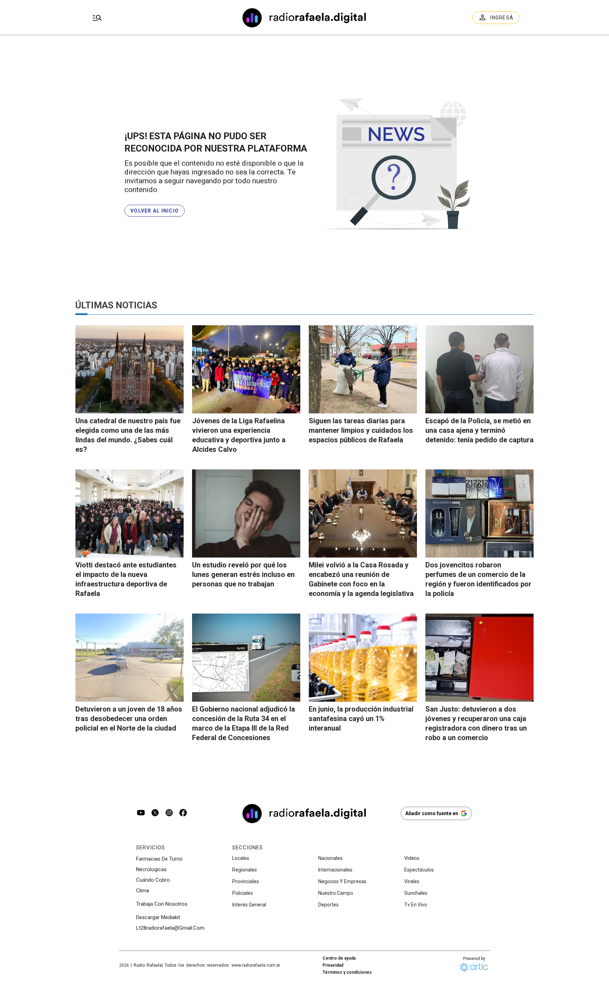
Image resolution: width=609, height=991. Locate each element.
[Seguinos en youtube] (141, 813)
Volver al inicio (154, 211)
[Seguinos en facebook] (183, 813)
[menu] (158, 18)
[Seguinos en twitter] (155, 813)
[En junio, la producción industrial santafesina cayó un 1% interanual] (363, 658)
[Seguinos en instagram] (169, 813)
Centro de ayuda (339, 958)
